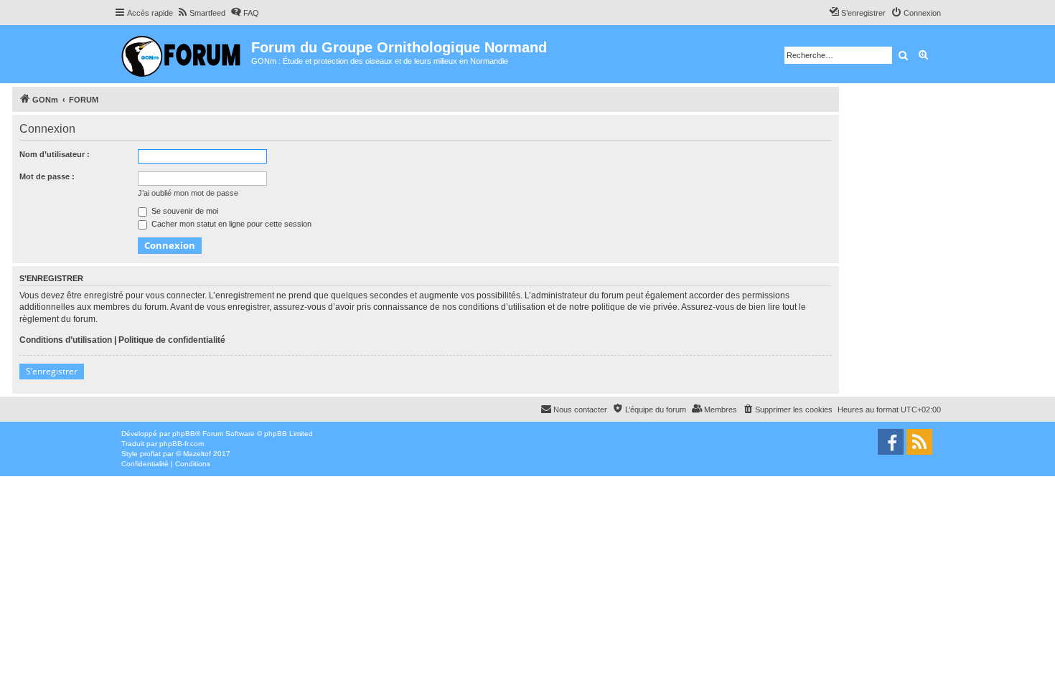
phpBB (183, 434)
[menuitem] (201, 13)
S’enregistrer (52, 371)
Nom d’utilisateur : (54, 154)
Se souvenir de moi (183, 211)
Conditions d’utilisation (65, 340)
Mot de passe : (47, 176)
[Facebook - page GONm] (891, 442)
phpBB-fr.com (181, 444)
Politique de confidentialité (171, 340)
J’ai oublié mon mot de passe (188, 193)
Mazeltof (197, 454)
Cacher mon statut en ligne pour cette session (230, 223)
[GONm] (182, 54)
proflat (150, 454)
